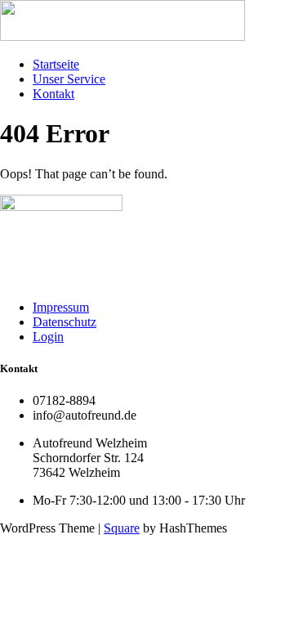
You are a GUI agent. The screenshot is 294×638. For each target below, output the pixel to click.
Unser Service (69, 79)
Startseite (56, 64)
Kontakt (53, 94)
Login (48, 337)
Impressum (61, 307)
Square (122, 528)
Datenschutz (64, 322)
